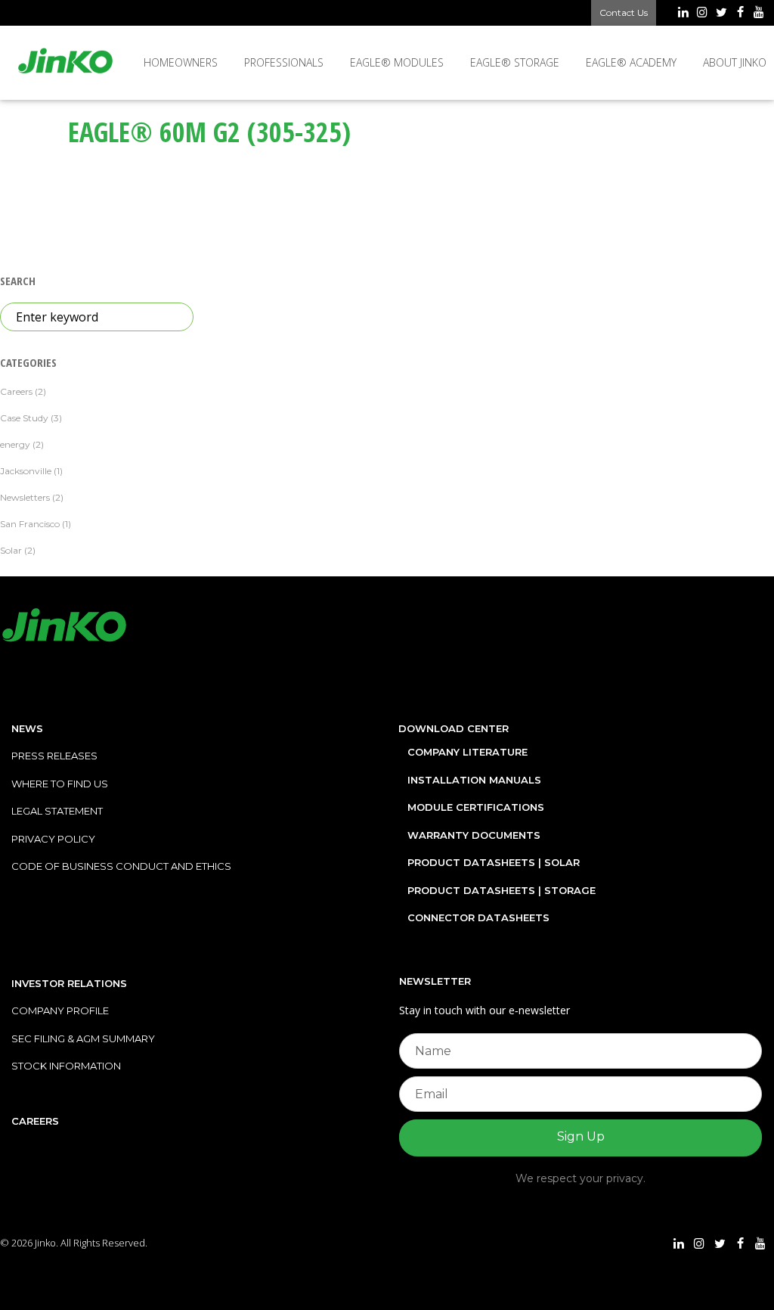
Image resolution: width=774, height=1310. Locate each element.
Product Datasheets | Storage (501, 890)
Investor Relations (69, 983)
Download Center (453, 728)
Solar (11, 550)
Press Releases (54, 756)
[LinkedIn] (683, 14)
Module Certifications (475, 807)
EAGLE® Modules (397, 62)
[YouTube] (759, 14)
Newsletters (25, 497)
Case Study (24, 418)
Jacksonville (25, 471)
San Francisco (30, 523)
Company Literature (467, 752)
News (27, 728)
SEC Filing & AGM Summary (83, 1038)
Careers (16, 391)
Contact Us (623, 12)
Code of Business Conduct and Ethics (121, 866)
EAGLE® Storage (514, 62)
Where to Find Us (59, 784)
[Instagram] (702, 14)
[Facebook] (740, 14)
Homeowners (181, 62)
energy (15, 444)
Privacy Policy (53, 839)
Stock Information (66, 1066)
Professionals (284, 62)
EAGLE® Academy (631, 62)
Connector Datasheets (478, 917)
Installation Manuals (474, 780)
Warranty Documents (473, 835)
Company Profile (60, 1010)
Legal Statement (57, 811)
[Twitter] (721, 14)
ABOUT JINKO (734, 62)
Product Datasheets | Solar (493, 862)
